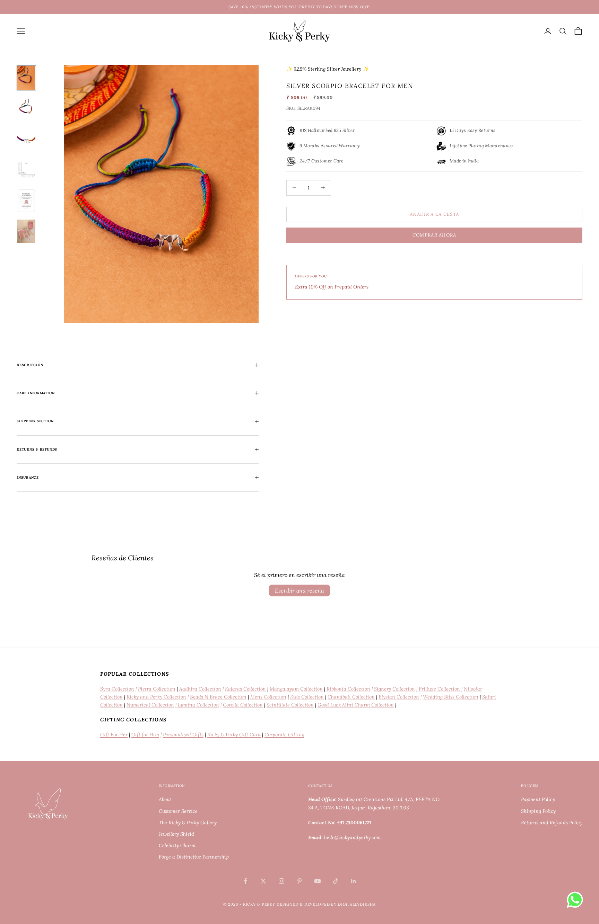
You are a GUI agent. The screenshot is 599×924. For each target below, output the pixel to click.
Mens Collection (268, 697)
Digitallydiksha (357, 904)
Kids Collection (307, 697)
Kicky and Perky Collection (156, 697)
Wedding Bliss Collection (450, 697)
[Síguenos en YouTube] (317, 881)
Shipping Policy (538, 811)
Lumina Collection (197, 705)
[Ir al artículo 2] (26, 108)
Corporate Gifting (284, 734)
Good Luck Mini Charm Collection (356, 705)
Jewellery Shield (176, 834)
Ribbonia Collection (348, 689)
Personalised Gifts (183, 734)
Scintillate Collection (290, 705)
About (165, 799)
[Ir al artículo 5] (26, 200)
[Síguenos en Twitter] (263, 881)
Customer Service (178, 811)
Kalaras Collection (245, 689)
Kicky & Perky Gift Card (234, 734)
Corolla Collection (243, 705)
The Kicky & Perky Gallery (188, 822)
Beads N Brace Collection (218, 697)
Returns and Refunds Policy (551, 822)
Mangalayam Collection (296, 689)
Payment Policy (538, 799)
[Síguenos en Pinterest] (299, 881)
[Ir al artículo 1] (26, 77)
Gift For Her (114, 734)
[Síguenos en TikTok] (335, 881)
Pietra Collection (156, 689)
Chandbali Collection (351, 697)
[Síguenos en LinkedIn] (353, 881)
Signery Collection (394, 689)
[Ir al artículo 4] (26, 170)
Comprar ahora (435, 235)
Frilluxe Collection (439, 689)
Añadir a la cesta (434, 214)
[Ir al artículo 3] (26, 139)
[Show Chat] (576, 899)
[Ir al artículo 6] (26, 231)
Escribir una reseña (299, 590)
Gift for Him (145, 734)
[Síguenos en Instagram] (281, 881)
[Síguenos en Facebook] (245, 881)
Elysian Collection (399, 697)
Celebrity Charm (177, 845)
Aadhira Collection (200, 689)
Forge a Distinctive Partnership (194, 857)
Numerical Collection (150, 705)
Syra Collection (117, 689)
